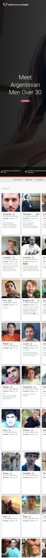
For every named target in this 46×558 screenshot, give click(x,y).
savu (5, 430)
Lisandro (7, 257)
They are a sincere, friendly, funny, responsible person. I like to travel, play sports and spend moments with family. (31, 268)
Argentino (5, 308)
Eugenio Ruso (29, 300)
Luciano (27, 257)
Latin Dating (17, 179)
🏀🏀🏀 (25, 264)
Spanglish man (27, 220)
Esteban (27, 473)
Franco (26, 430)
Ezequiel (7, 214)
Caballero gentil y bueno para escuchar (11, 264)
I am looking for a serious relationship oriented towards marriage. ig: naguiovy (31, 354)
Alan (5, 516)
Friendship (39, 179)
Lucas (26, 343)
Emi (5, 300)
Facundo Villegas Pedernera (28, 214)
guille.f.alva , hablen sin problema (29, 394)
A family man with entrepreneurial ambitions (31, 307)
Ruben (6, 343)
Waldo (6, 387)
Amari (6, 473)
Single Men (29, 179)
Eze (4, 220)
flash (25, 516)
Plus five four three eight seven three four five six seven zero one (9, 397)
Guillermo (28, 387)
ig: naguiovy (26, 350)
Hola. (4, 393)
